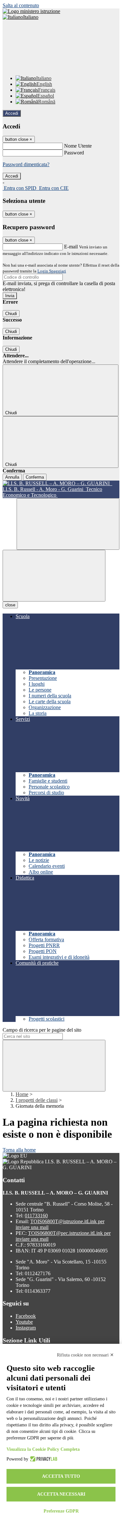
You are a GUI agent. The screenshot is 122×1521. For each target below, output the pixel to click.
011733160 (36, 1215)
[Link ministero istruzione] (31, 11)
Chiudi (11, 313)
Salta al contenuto (21, 5)
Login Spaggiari (51, 271)
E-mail (71, 246)
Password (74, 152)
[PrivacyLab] (42, 1459)
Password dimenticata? (26, 164)
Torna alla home (19, 1150)
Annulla (12, 477)
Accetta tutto (61, 1476)
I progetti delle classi (37, 1100)
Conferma (35, 477)
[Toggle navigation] (54, 576)
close (10, 604)
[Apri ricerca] (68, 524)
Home (22, 1094)
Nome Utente (78, 146)
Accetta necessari (61, 1494)
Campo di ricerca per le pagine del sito (42, 1030)
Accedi (11, 113)
